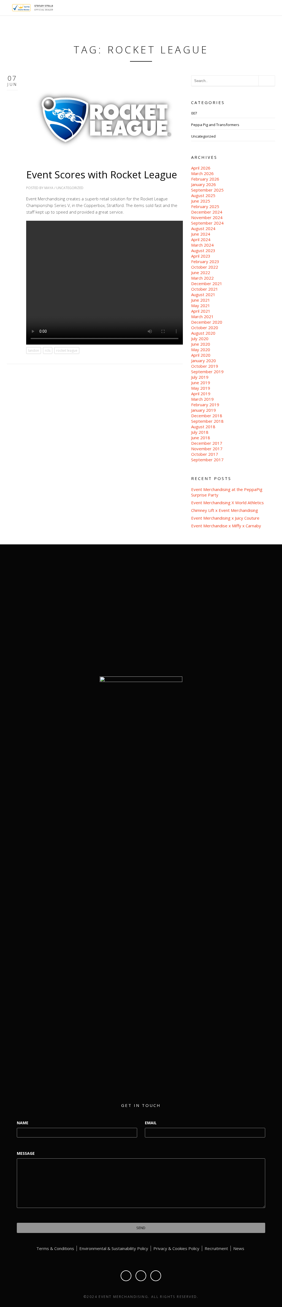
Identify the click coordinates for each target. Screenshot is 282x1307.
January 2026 (203, 184)
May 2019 (200, 388)
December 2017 (206, 443)
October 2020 (204, 327)
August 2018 (203, 426)
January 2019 (203, 410)
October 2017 (204, 454)
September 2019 (207, 371)
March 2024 (202, 245)
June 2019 (200, 382)
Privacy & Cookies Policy (176, 1248)
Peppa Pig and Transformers (215, 124)
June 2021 (200, 300)
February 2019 (205, 404)
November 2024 (207, 217)
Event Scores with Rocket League (101, 174)
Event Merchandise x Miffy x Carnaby (226, 525)
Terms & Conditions (55, 1248)
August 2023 (203, 250)
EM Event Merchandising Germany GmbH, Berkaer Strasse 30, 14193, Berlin (233, 637)
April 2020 (200, 355)
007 (194, 113)
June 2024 (200, 234)
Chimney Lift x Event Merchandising (224, 510)
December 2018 (206, 415)
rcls (47, 350)
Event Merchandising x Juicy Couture (225, 518)
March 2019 (202, 399)
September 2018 (207, 421)
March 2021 (202, 316)
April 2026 (200, 168)
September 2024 (207, 223)
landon (33, 350)
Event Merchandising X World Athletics (227, 502)
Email (151, 1122)
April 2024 (200, 239)
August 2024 (203, 228)
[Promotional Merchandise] (7, 7)
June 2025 (200, 201)
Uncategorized (69, 187)
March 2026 (202, 173)
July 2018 (199, 432)
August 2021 (203, 294)
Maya (48, 187)
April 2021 (200, 311)
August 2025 (203, 195)
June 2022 (200, 272)
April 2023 (200, 256)
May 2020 (200, 349)
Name (22, 1122)
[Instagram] (155, 1275)
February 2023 (205, 261)
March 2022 (202, 278)
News (238, 1248)
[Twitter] (140, 1275)
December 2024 (206, 212)
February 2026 (205, 179)
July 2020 (199, 338)
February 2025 (205, 206)
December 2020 (206, 322)
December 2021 (206, 283)
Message (26, 1153)
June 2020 (200, 344)
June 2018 (200, 437)
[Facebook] (126, 1275)
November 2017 (207, 448)
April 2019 (200, 393)
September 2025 (207, 190)
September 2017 (207, 459)
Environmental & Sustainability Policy (113, 1248)
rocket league (66, 350)
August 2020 (203, 333)
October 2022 (204, 267)
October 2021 (204, 289)
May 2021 (200, 305)
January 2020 (203, 360)
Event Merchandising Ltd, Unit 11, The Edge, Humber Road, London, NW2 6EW (233, 611)
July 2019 (199, 377)
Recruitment (216, 1248)
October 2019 (204, 366)
